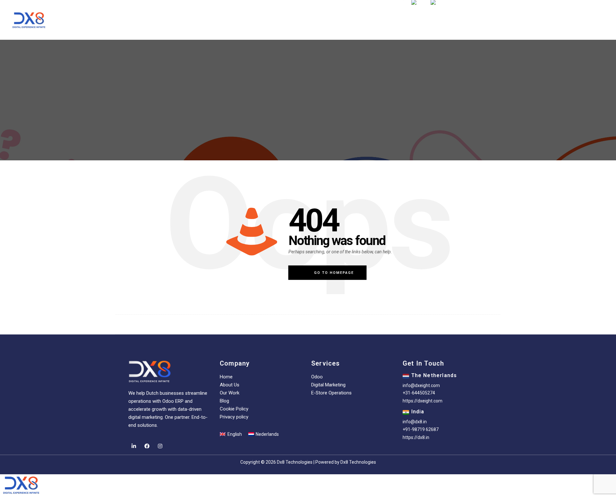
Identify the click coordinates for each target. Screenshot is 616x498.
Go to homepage (334, 273)
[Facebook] (146, 446)
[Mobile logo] (21, 493)
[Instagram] (160, 446)
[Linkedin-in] (133, 446)
